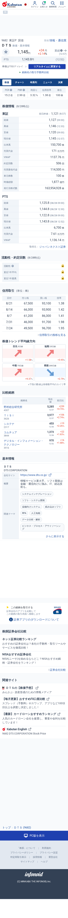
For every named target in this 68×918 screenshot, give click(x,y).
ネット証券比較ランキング (34, 643)
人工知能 (35, 513)
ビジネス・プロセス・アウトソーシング (41, 527)
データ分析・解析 (31, 519)
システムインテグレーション (37, 494)
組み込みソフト (53, 506)
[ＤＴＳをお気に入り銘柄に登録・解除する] (5, 52)
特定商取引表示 (18, 857)
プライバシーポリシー (21, 852)
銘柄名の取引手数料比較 (35, 72)
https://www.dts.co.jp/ (33, 474)
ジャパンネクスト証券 (52, 246)
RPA (24, 513)
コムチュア (10, 432)
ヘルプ (44, 861)
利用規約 (46, 848)
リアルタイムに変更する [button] (47, 66)
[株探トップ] (12, 5)
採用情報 (37, 857)
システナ (9, 423)
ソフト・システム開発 (33, 500)
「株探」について (26, 848)
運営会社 (53, 857)
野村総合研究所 (13, 406)
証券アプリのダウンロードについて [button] (36, 619)
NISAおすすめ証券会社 (31, 658)
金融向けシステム (31, 506)
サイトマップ (27, 861)
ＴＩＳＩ (9, 415)
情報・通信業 (57, 40)
